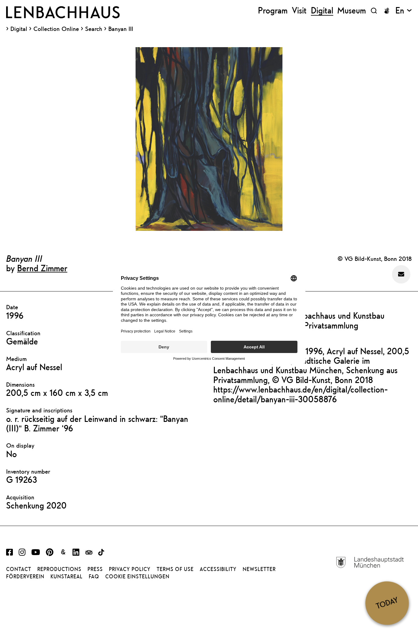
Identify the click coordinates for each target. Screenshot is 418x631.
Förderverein (25, 576)
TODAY (387, 602)
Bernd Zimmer (42, 268)
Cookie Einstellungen (137, 576)
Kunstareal (66, 576)
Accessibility (218, 569)
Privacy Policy (130, 569)
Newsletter (259, 569)
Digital (18, 29)
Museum (351, 10)
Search (93, 28)
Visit (299, 10)
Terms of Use (175, 569)
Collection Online (56, 29)
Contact (18, 569)
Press (95, 569)
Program (273, 10)
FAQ (94, 576)
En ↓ (403, 10)
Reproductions (59, 569)
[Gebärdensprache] (387, 10)
